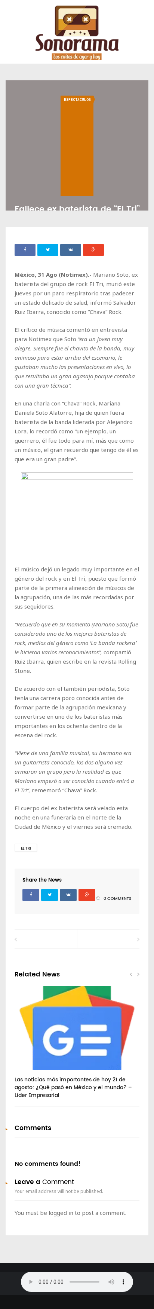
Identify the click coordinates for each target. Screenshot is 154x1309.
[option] (77, 1046)
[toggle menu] (9, 11)
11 (29, 1073)
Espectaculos (77, 99)
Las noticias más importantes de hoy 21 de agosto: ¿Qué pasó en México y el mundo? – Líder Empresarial (73, 1087)
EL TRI (26, 848)
